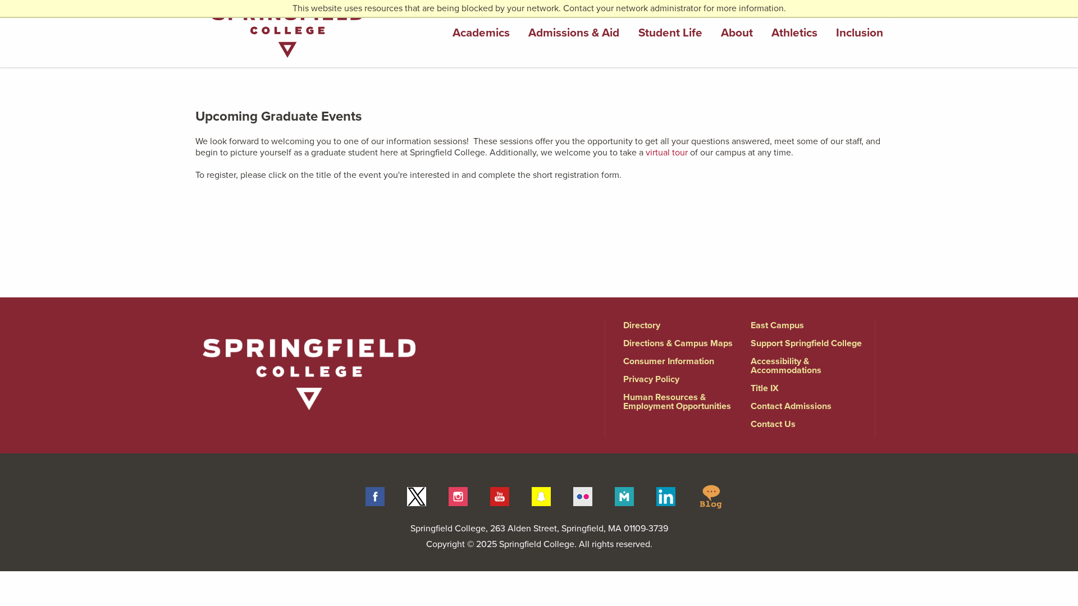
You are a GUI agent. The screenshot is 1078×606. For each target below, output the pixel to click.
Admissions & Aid (573, 33)
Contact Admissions (791, 406)
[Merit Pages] (624, 496)
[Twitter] (416, 496)
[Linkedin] (665, 496)
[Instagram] (458, 496)
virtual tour (667, 152)
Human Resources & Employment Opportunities (677, 402)
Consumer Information (668, 361)
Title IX (765, 388)
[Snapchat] (541, 496)
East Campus (777, 325)
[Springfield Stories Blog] (711, 496)
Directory (641, 325)
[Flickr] (582, 496)
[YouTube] (499, 496)
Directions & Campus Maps (678, 343)
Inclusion (859, 33)
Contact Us (773, 424)
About (737, 33)
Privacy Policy (651, 379)
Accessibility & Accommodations (786, 366)
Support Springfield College (806, 343)
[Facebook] (375, 496)
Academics (481, 33)
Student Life (670, 33)
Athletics (794, 33)
